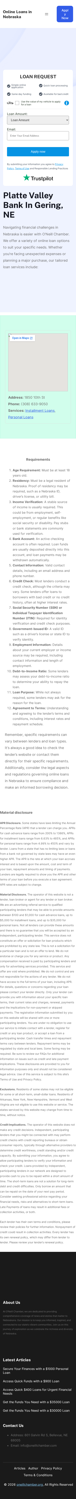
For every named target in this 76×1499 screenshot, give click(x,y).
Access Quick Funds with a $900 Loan (31, 1381)
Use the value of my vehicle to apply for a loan (41, 103)
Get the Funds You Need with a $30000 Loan (36, 1410)
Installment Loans (40, 411)
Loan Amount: (17, 114)
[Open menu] (46, 14)
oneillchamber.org (30, 1484)
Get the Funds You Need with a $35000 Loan (36, 1402)
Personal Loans (20, 417)
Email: (11, 129)
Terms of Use (22, 168)
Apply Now (65, 14)
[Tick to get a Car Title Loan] (66, 103)
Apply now (38, 151)
